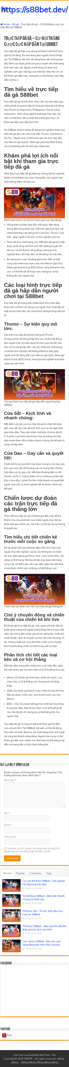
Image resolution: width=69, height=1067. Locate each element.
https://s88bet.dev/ (34, 9)
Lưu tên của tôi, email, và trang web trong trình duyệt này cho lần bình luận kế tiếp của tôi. (32, 850)
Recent (7, 873)
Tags (49, 873)
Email (8, 824)
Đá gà (15, 24)
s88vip (60, 1058)
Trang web (10, 836)
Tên (7, 813)
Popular (20, 873)
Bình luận (10, 780)
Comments (35, 873)
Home (6, 24)
